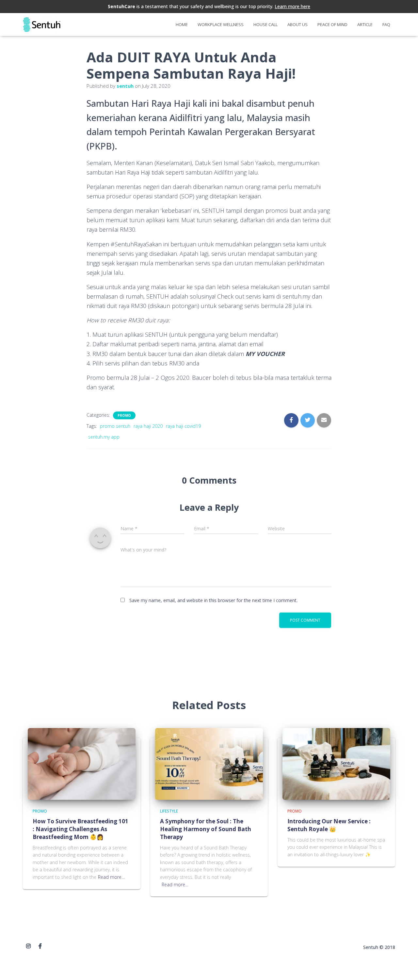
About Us (297, 24)
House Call (265, 24)
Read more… (111, 877)
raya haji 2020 (148, 426)
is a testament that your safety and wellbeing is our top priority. (209, 6)
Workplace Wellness (221, 24)
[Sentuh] (41, 24)
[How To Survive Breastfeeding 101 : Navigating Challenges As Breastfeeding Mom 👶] (82, 763)
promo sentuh (115, 426)
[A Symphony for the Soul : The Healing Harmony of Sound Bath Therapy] (209, 763)
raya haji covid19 (183, 426)
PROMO (124, 415)
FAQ (386, 24)
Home (182, 24)
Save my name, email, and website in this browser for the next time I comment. (213, 600)
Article (365, 24)
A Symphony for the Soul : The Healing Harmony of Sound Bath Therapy (205, 829)
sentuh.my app (104, 437)
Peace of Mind (332, 24)
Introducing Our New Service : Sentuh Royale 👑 (329, 825)
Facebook (40, 946)
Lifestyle (169, 811)
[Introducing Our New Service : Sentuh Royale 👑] (336, 763)
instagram (28, 946)
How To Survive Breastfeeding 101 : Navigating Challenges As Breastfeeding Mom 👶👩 (80, 829)
